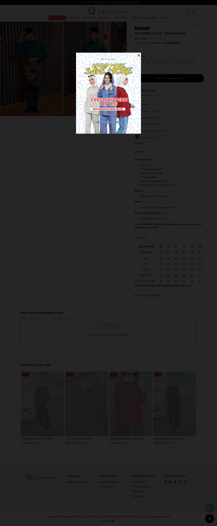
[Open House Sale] (108, 93)
